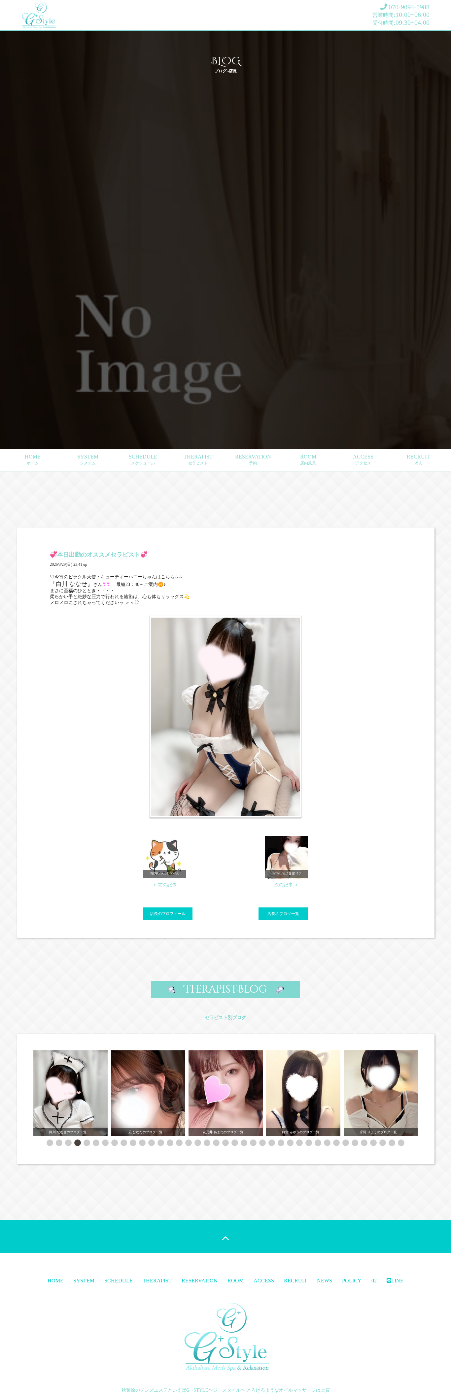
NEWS (324, 1280)
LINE (397, 1280)
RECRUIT (418, 459)
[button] (50, 1142)
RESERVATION (253, 459)
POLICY (352, 1280)
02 (374, 1280)
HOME (33, 459)
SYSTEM (87, 459)
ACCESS (363, 459)
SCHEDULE (143, 459)
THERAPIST (198, 459)
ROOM (308, 459)
